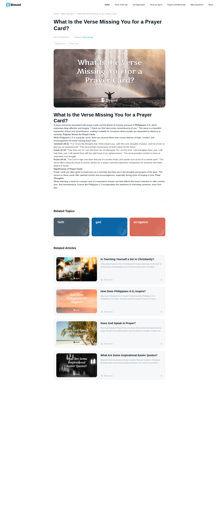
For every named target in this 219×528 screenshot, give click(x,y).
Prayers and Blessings (176, 5)
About (210, 5)
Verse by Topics (156, 5)
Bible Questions (197, 5)
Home (107, 5)
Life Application (139, 5)
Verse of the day (121, 5)
